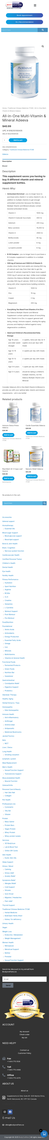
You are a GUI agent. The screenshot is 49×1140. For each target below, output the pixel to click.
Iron (6, 647)
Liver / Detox (7, 747)
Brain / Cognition (8, 548)
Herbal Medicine (11, 912)
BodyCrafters (24, 1137)
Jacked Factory (8, 736)
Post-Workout (10, 614)
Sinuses (8, 890)
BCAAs (7, 593)
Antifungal (8, 721)
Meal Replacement (9, 763)
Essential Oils (10, 529)
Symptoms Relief (8, 880)
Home (4, 108)
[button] (35, 5)
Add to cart (18, 140)
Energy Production (12, 637)
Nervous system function (14, 551)
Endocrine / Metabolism (14, 935)
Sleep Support (7, 862)
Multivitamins (10, 654)
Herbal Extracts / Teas (10, 703)
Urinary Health (7, 923)
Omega (7, 643)
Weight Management (13, 938)
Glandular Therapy (9, 695)
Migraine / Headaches (13, 897)
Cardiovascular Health (10, 555)
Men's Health (7, 767)
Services (5, 840)
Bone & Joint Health (9, 544)
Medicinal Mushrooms (13, 732)
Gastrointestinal (8, 680)
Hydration (8, 583)
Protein (5, 818)
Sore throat (9, 894)
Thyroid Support (8, 905)
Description (7, 161)
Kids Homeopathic (12, 710)
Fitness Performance (10, 579)
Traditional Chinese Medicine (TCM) (20, 108)
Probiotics (8, 691)
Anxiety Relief (10, 876)
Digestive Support (11, 687)
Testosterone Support (13, 774)
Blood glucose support (13, 536)
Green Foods (9, 669)
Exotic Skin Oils (10, 858)
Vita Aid (8, 811)
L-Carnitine (9, 608)
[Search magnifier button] (45, 503)
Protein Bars (9, 825)
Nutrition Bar (9, 672)
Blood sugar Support (10, 533)
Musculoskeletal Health (11, 778)
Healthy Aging (7, 699)
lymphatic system (9, 759)
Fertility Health (7, 575)
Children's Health (8, 563)
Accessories (7, 517)
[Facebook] (10, 1112)
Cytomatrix (9, 807)
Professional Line (8, 804)
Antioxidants (9, 633)
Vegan (4, 927)
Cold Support (10, 887)
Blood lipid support (12, 539)
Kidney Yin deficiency (13, 919)
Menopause (9, 946)
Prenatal (8, 956)
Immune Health (8, 714)
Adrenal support (8, 521)
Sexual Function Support (14, 770)
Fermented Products (12, 665)
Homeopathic (7, 707)
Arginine (8, 589)
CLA (6, 597)
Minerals (8, 651)
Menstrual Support (12, 949)
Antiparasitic (9, 728)
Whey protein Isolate (13, 836)
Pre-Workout (9, 618)
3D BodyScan (10, 843)
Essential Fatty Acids (13, 640)
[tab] (24, 161)
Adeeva (5, 154)
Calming (8, 869)
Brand (4, 166)
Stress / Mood (7, 866)
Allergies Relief (10, 883)
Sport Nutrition (10, 586)
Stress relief (9, 873)
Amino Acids (9, 629)
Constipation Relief (12, 683)
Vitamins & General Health (15, 658)
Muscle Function (11, 781)
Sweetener (9, 676)
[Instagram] (4, 1112)
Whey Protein (10, 832)
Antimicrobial (10, 725)
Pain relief (8, 901)
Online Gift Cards (11, 851)
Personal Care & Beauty (11, 789)
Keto (4, 740)
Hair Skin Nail (10, 792)
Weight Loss (7, 931)
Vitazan (7, 814)
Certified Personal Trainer (12, 559)
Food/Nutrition (7, 622)
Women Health (8, 942)
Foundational (7, 626)
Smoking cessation (12, 755)
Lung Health (7, 751)
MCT (6, 743)
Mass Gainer (9, 822)
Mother (7, 953)
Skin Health (6, 855)
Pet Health (6, 800)
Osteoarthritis (7, 785)
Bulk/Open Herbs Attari (13, 916)
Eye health (6, 571)
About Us (8, 1083)
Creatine (8, 600)
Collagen (8, 796)
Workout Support (11, 611)
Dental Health (7, 567)
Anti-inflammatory (12, 717)
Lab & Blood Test (11, 847)
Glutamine (8, 604)
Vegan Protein (10, 829)
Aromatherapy (7, 525)
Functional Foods (8, 662)
